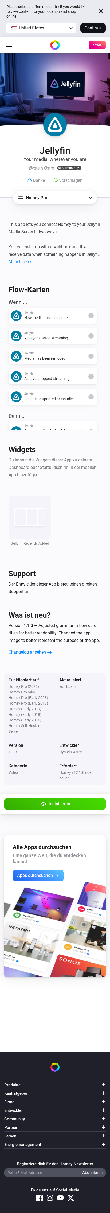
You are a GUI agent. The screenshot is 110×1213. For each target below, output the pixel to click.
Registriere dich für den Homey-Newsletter (55, 1163)
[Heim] (55, 45)
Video (13, 772)
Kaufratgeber (15, 1093)
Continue (93, 27)
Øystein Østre (70, 752)
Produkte (12, 1084)
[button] (41, 28)
